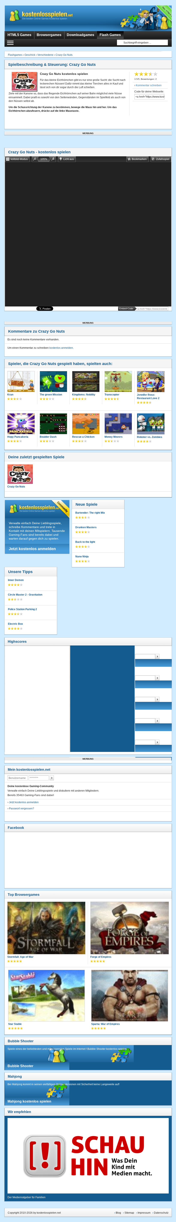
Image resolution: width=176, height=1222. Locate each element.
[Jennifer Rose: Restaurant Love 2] (151, 382)
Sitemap (129, 1212)
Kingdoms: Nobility (83, 394)
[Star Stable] (46, 996)
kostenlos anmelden (61, 347)
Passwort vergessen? (21, 808)
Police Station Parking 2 (22, 609)
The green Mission (51, 394)
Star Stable (15, 1024)
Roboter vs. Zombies (149, 437)
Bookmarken (139, 159)
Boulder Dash (48, 436)
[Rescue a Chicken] (86, 424)
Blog (118, 1212)
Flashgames (15, 54)
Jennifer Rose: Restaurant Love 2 (148, 396)
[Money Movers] (118, 424)
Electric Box (15, 623)
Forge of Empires (100, 956)
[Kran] (21, 382)
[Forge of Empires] (129, 928)
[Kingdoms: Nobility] (86, 382)
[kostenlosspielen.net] (50, 18)
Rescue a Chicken (83, 436)
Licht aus (68, 159)
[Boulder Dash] (53, 424)
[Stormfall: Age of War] (46, 928)
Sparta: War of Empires (105, 1024)
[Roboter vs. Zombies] (151, 424)
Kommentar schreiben (149, 85)
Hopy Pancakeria (17, 436)
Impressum (144, 1212)
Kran (10, 394)
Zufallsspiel (162, 159)
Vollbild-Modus (19, 159)
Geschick (29, 54)
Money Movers (114, 436)
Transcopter (112, 394)
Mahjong (15, 1076)
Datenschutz (161, 1212)
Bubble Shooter (20, 1041)
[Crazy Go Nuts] (20, 474)
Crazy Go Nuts (64, 54)
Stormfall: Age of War (20, 956)
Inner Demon (16, 580)
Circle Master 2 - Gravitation (25, 594)
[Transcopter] (118, 382)
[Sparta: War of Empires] (129, 996)
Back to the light (85, 541)
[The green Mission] (53, 382)
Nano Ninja (82, 556)
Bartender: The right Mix (90, 512)
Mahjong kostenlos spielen (29, 1101)
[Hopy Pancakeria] (21, 424)
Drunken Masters (86, 527)
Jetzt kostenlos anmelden (32, 549)
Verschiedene (45, 54)
